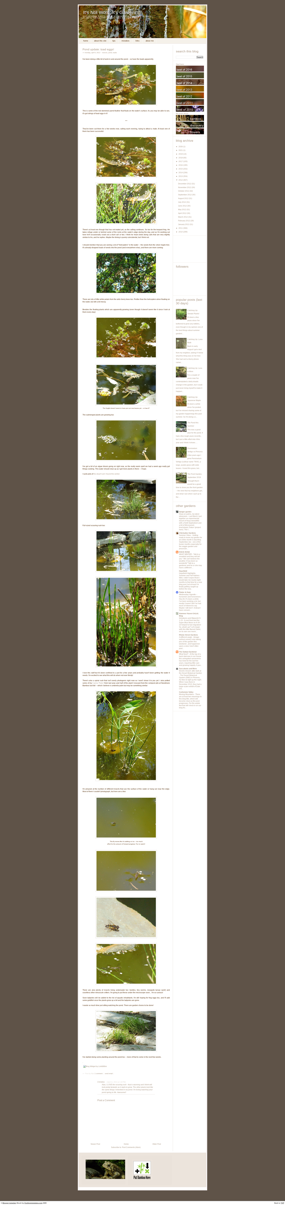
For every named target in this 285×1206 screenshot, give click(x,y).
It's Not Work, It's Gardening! (112, 12)
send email (109, 1073)
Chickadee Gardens (187, 533)
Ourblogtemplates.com (33, 1203)
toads (115, 52)
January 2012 (184, 224)
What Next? (184, 654)
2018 (181, 158)
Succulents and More (188, 669)
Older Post (156, 1144)
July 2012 (182, 202)
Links (138, 41)
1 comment (99, 1073)
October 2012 (184, 191)
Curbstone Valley (186, 692)
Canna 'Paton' (98, 683)
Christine (101, 1082)
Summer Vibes (185, 535)
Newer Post (95, 1144)
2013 (181, 176)
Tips (113, 41)
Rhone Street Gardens (188, 635)
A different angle (186, 637)
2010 (181, 232)
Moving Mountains (186, 694)
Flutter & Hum (185, 592)
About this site (100, 41)
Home (85, 41)
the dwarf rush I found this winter (106, 474)
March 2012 (183, 217)
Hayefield (183, 571)
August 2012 (183, 198)
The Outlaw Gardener (188, 652)
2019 (181, 154)
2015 (181, 169)
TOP (282, 1203)
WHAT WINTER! (185, 554)
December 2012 (185, 184)
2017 (181, 161)
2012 (181, 180)
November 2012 (185, 187)
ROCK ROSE (184, 552)
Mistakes (125, 41)
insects (104, 52)
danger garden (185, 512)
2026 (181, 147)
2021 (181, 150)
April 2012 (182, 213)
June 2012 (182, 206)
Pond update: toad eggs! (98, 49)
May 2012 (182, 210)
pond (110, 52)
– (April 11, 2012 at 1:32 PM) (115, 1082)
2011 (181, 228)
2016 (181, 165)
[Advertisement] (189, 249)
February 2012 (184, 221)
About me (150, 41)
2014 (181, 173)
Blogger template (9, 1203)
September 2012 (185, 195)
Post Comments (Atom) (131, 1147)
